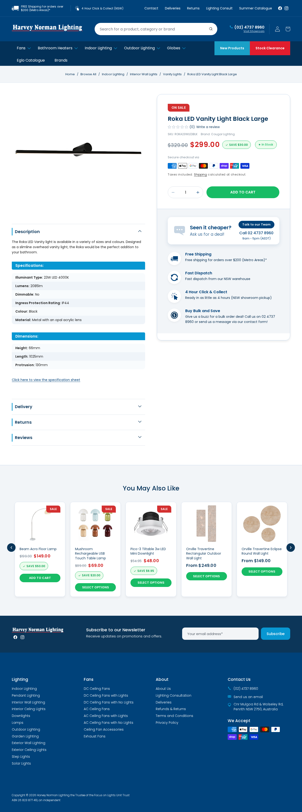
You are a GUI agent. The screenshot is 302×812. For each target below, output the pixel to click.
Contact (151, 8)
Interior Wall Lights (144, 74)
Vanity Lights (172, 74)
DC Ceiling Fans (97, 688)
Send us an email (248, 697)
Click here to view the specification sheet (46, 379)
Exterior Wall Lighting (28, 743)
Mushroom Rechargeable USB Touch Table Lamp (90, 554)
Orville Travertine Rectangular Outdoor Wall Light (203, 554)
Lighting (20, 679)
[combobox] (156, 29)
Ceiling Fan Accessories (104, 729)
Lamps (17, 722)
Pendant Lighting (26, 695)
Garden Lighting (25, 736)
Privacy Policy (167, 722)
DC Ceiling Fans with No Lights (109, 702)
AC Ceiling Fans (97, 709)
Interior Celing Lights (29, 709)
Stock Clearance (270, 48)
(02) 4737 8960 (249, 27)
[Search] (211, 29)
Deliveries (172, 8)
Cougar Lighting (223, 134)
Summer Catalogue (255, 8)
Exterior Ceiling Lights (29, 749)
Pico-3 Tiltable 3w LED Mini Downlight (148, 551)
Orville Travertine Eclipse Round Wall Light (262, 551)
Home (70, 74)
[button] (288, 29)
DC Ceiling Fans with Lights (106, 695)
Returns (193, 8)
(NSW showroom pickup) (251, 297)
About (162, 679)
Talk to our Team (256, 224)
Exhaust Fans (94, 736)
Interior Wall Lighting (28, 702)
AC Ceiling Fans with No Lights (108, 722)
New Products (232, 48)
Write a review (208, 127)
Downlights (21, 715)
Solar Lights (21, 763)
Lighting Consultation (173, 695)
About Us (163, 688)
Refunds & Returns (171, 709)
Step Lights (21, 756)
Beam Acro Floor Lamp (38, 549)
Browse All (88, 74)
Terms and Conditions (174, 715)
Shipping (200, 174)
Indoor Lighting (113, 74)
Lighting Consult (219, 8)
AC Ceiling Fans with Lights (106, 715)
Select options (95, 587)
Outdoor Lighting (26, 729)
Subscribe (276, 633)
